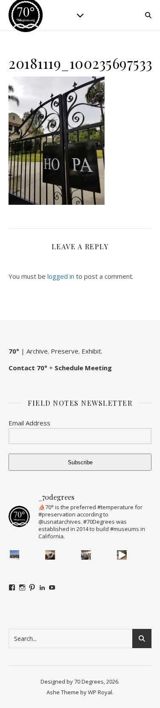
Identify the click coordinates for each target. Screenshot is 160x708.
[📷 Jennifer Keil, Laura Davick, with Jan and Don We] (86, 555)
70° (14, 351)
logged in (60, 276)
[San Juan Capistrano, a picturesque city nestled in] (122, 555)
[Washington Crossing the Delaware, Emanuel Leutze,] (50, 555)
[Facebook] (12, 587)
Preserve (65, 351)
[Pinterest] (32, 587)
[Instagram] (22, 587)
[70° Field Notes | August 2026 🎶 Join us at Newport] (15, 555)
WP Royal (100, 692)
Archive (37, 351)
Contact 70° (28, 367)
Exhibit (91, 351)
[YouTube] (52, 587)
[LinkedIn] (42, 587)
